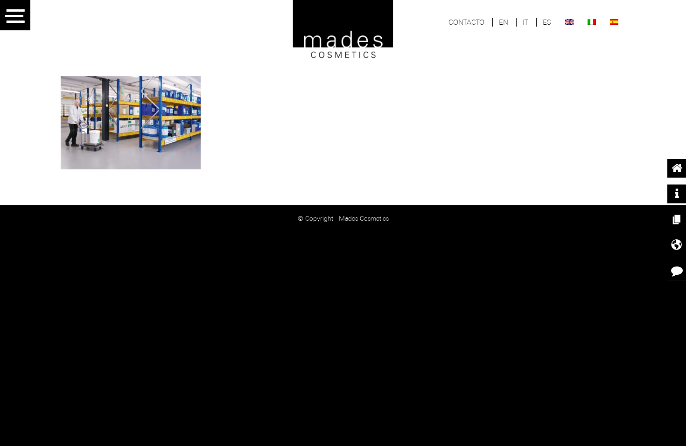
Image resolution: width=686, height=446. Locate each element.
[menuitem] (466, 23)
